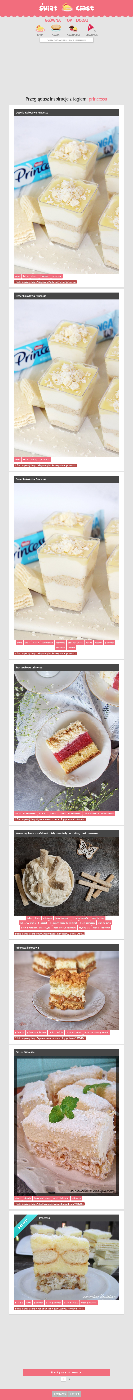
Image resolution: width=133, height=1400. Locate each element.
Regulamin (60, 1393)
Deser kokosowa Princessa (31, 296)
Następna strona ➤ (66, 1372)
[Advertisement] (66, 68)
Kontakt (74, 1393)
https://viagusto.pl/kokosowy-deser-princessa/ (54, 282)
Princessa (44, 1218)
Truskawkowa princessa (29, 667)
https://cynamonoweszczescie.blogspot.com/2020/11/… (59, 1038)
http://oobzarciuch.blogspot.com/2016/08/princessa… (58, 1308)
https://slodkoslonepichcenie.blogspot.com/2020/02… (58, 1204)
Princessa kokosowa (27, 947)
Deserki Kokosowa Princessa (32, 112)
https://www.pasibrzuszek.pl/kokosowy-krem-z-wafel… (58, 933)
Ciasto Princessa (25, 1052)
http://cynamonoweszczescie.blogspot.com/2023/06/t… (58, 819)
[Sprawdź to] (68, 20)
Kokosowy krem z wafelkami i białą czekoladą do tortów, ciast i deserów (57, 833)
